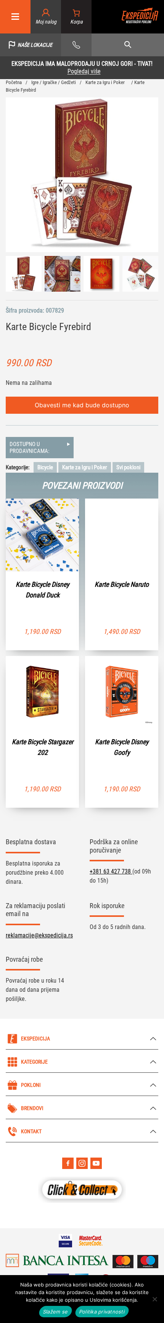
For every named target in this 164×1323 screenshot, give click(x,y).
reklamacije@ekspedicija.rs (39, 935)
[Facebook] (68, 1163)
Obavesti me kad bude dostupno (82, 405)
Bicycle (45, 467)
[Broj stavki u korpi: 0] (76, 17)
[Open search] (128, 44)
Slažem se (55, 1312)
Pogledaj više (84, 71)
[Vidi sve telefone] (76, 45)
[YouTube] (96, 1163)
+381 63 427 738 (111, 871)
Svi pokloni (128, 467)
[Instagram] (82, 1163)
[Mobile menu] (15, 17)
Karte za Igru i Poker (105, 82)
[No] (154, 1299)
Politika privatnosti (102, 1312)
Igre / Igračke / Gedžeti (53, 82)
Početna (14, 82)
